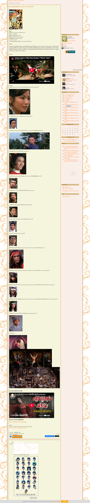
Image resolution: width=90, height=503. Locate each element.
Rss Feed (64, 44)
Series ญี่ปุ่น (66, 100)
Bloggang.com (67, 196)
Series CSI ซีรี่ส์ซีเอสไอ (68, 96)
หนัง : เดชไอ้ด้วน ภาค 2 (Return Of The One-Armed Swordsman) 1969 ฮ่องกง (71, 161)
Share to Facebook (50, 436)
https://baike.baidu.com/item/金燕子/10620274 (18, 427)
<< (62, 124)
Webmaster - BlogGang (68, 188)
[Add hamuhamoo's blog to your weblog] (70, 190)
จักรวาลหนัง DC (67, 99)
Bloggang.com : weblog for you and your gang (16, 0)
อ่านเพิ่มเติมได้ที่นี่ (56, 501)
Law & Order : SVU (68, 97)
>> (77, 124)
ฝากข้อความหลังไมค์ (67, 43)
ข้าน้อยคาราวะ (67, 187)
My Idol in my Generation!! (69, 94)
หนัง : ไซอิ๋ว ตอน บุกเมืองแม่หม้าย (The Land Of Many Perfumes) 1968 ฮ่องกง (71, 148)
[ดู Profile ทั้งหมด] (71, 40)
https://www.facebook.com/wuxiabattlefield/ (17, 421)
